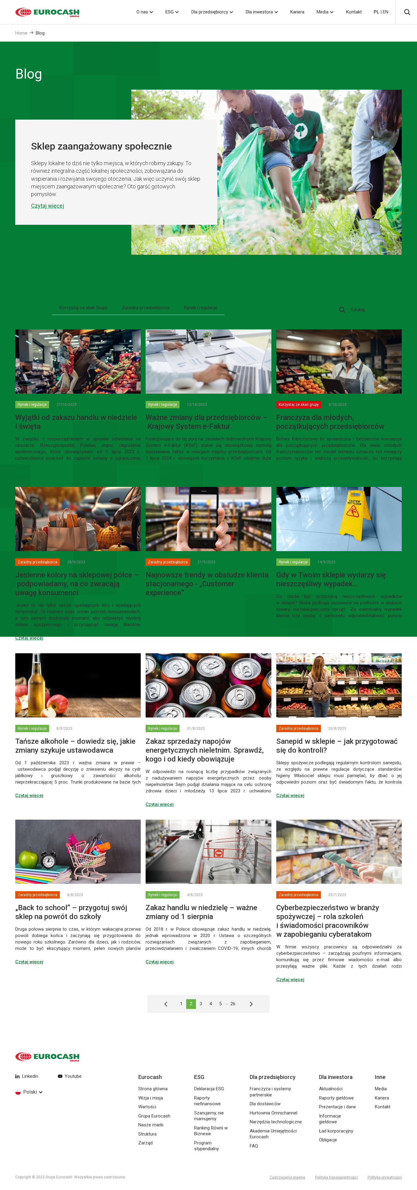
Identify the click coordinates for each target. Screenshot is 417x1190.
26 (232, 1003)
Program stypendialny (206, 1146)
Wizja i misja (150, 1098)
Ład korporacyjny (336, 1131)
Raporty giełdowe (336, 1098)
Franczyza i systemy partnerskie (270, 1092)
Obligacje (328, 1140)
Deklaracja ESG (209, 1089)
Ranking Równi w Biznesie (211, 1131)
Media (322, 12)
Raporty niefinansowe (207, 1101)
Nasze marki (150, 1125)
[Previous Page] (168, 1004)
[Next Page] (248, 1004)
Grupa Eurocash (154, 1116)
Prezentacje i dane (337, 1107)
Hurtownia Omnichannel (273, 1113)
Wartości (147, 1107)
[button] (145, 12)
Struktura (147, 1134)
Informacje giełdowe (330, 1119)
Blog (40, 33)
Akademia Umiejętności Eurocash (273, 1134)
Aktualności (331, 1089)
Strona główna (153, 1089)
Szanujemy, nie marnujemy (209, 1116)
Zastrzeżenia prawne (287, 1177)
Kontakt (354, 12)
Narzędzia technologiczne (276, 1122)
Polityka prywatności (385, 1177)
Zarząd (145, 1143)
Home (21, 33)
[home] (39, 12)
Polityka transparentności (336, 1177)
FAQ (254, 1146)
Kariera (297, 12)
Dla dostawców (265, 1104)
